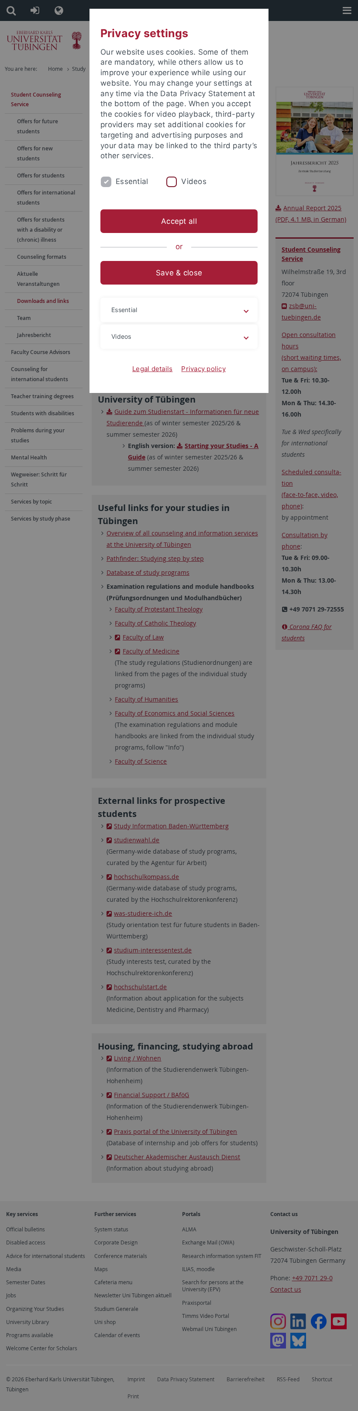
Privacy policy (203, 369)
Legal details (152, 369)
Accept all (179, 221)
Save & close (179, 272)
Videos (194, 181)
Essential (132, 181)
